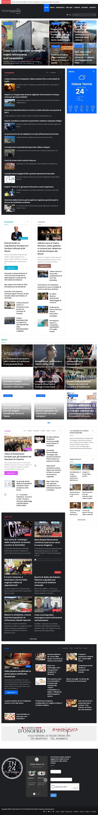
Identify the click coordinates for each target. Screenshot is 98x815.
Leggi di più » (11, 268)
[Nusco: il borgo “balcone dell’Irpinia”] (75, 505)
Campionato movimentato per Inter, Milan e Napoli (27, 147)
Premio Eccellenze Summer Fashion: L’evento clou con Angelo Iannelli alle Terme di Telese (16, 411)
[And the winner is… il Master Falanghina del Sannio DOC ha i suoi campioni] (49, 405)
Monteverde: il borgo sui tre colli (75, 494)
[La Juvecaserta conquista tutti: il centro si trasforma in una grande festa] (17, 355)
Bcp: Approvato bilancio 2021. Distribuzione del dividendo (16, 285)
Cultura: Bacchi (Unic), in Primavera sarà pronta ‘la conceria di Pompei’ (22, 308)
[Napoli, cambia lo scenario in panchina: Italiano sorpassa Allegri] (9, 126)
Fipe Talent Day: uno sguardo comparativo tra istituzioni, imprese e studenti (53, 485)
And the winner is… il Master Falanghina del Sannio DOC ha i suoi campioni (47, 412)
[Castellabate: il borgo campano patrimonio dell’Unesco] (75, 467)
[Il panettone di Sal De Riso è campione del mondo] (71, 668)
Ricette (85, 648)
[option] (49, 43)
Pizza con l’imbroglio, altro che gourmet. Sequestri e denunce (53, 670)
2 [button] (49, 422)
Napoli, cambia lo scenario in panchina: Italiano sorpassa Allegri (33, 121)
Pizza (71, 648)
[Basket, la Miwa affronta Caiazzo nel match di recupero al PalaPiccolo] (81, 378)
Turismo (41, 222)
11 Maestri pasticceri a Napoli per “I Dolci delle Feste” (85, 657)
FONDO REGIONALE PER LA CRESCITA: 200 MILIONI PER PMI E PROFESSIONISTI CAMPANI (22, 324)
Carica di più (33, 639)
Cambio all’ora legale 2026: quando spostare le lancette (29, 173)
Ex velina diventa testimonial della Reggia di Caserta (55, 298)
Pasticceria (65, 648)
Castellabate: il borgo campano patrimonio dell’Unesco (75, 476)
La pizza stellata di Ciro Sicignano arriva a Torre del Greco (17, 702)
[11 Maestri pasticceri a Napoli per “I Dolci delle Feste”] (71, 656)
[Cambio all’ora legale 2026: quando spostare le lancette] (9, 179)
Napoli (52, 7)
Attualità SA (79, 23)
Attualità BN (55, 23)
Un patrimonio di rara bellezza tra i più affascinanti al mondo (31, 134)
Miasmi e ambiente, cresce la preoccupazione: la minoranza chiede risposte (34, 2)
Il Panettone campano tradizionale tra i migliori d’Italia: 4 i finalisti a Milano (48, 703)
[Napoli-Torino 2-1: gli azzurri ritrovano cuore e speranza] (9, 192)
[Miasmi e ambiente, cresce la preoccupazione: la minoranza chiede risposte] (85, 54)
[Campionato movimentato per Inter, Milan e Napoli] (9, 153)
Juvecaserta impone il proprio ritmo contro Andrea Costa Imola (46, 384)
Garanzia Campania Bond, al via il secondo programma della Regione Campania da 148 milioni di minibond (15, 276)
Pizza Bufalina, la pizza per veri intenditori (23, 716)
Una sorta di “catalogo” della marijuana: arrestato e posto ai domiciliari (24, 54)
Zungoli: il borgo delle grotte (86, 474)
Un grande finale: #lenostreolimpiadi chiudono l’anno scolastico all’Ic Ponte (24, 485)
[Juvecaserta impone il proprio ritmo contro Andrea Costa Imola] (49, 378)
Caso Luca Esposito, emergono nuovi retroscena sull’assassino (48, 618)
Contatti (92, 7)
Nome (52, 768)
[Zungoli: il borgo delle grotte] (88, 467)
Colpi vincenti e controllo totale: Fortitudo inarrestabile (79, 361)
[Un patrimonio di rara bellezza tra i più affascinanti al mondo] (9, 139)
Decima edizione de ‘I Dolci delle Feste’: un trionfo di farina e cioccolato (54, 657)
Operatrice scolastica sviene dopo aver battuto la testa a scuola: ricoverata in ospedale (53, 471)
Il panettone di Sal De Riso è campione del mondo (85, 669)
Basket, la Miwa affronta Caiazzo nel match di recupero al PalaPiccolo (79, 384)
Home (47, 7)
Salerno (84, 7)
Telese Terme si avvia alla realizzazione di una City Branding (56, 275)
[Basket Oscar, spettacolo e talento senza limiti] (49, 355)
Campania (53, 72)
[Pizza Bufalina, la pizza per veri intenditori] (9, 716)
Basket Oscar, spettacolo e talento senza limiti (48, 362)
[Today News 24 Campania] (11, 11)
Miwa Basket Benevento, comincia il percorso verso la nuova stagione (59, 34)
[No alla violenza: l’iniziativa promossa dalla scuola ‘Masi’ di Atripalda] (39, 439)
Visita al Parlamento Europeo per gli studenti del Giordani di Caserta (17, 457)
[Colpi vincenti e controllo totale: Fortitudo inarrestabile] (81, 355)
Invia (53, 795)
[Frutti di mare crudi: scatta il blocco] (9, 166)
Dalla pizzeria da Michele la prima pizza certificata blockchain (17, 674)
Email (52, 776)
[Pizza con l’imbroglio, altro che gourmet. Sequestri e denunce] (40, 668)
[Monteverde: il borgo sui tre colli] (75, 487)
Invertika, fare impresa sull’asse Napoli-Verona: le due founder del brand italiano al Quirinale (16, 294)
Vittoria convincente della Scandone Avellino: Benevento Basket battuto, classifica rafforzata (16, 382)
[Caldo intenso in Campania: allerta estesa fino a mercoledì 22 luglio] (9, 87)
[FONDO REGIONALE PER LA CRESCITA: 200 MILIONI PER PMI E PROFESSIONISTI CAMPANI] (9, 320)
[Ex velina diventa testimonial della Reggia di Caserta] (43, 296)
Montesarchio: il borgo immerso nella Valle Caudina (87, 495)
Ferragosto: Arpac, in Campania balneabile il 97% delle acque (54, 326)
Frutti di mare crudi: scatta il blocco (20, 160)
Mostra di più (81, 519)
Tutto (47, 72)
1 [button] (48, 422)
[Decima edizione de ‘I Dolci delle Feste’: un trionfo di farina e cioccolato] (40, 656)
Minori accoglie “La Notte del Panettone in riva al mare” (77, 680)
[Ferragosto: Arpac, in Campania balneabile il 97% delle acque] (43, 323)
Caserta (77, 7)
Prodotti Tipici (78, 648)
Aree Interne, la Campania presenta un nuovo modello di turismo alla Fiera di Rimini (49, 287)
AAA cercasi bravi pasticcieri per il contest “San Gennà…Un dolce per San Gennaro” (85, 705)
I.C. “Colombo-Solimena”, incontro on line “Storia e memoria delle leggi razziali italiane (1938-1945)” (24, 500)
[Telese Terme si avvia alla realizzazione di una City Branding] (43, 273)
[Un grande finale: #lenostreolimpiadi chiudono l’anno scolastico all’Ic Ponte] (9, 483)
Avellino (69, 7)
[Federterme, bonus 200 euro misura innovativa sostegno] (43, 309)
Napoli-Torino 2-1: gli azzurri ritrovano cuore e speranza (28, 187)
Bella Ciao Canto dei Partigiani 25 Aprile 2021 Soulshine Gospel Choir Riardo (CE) (42, 778)
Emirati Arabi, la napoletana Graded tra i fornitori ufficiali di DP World (16, 247)
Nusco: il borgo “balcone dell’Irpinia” (75, 512)
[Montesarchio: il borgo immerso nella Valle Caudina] (88, 487)
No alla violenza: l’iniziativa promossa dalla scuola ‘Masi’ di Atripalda (52, 441)
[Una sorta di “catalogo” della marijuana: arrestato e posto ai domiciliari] (25, 43)
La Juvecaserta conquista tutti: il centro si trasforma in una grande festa (16, 361)
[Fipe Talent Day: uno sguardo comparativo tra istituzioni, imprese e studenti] (39, 483)
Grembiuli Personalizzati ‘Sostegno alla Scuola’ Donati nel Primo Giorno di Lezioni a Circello (53, 455)
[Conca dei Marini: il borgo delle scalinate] (88, 505)
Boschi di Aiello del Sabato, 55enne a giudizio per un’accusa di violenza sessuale (60, 57)
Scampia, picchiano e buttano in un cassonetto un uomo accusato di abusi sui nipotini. (32, 778)
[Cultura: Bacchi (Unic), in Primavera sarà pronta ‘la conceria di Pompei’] (9, 305)
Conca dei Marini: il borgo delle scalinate (87, 512)
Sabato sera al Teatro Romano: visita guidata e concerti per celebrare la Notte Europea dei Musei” (49, 248)
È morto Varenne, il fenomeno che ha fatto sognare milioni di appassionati (84, 34)
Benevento (60, 7)
